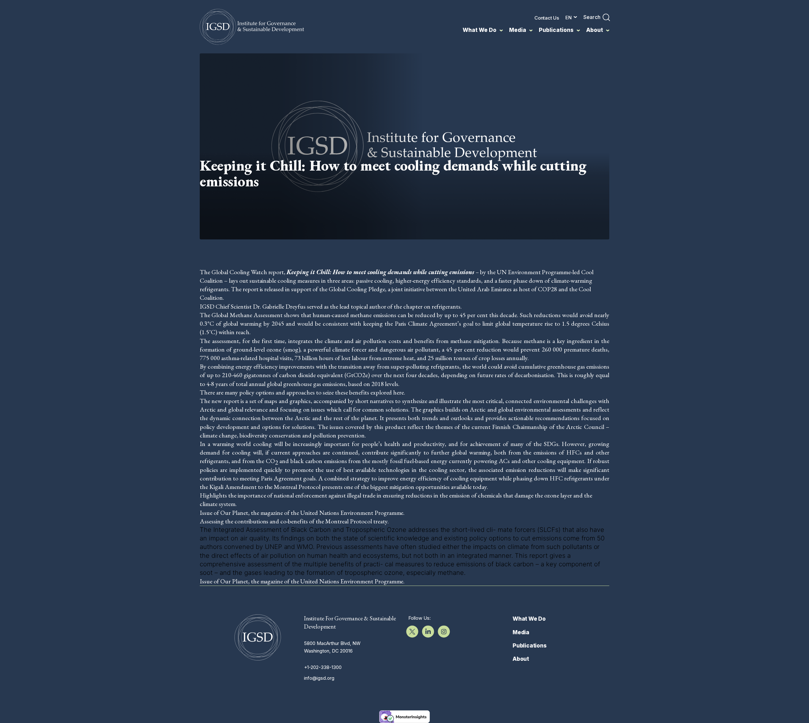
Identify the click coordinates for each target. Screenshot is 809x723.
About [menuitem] (594, 30)
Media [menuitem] (517, 30)
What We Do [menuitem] (479, 30)
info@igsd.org (319, 678)
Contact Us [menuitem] (546, 18)
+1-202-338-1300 (323, 667)
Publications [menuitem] (556, 30)
